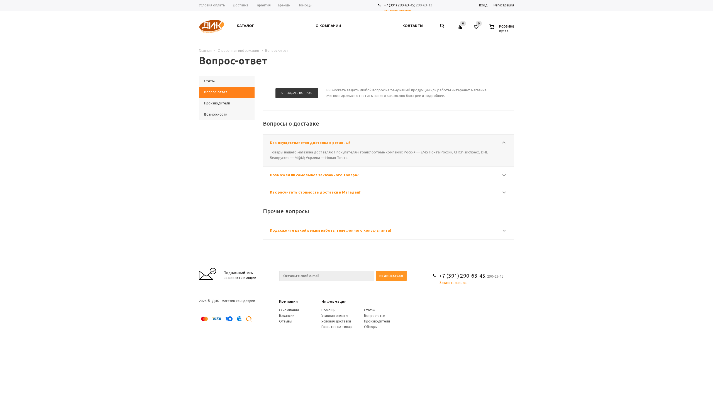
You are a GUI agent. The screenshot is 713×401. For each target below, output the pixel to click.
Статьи (369, 310)
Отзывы (285, 321)
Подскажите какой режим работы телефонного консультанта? (331, 230)
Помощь (328, 310)
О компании (289, 310)
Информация (333, 301)
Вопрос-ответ (375, 315)
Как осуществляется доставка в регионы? (310, 143)
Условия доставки (336, 321)
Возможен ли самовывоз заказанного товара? (314, 175)
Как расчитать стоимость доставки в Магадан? (315, 192)
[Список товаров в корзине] (502, 30)
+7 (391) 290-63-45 (399, 5)
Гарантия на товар (336, 327)
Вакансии (286, 315)
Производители (377, 321)
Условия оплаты (334, 315)
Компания (288, 301)
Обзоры (370, 327)
